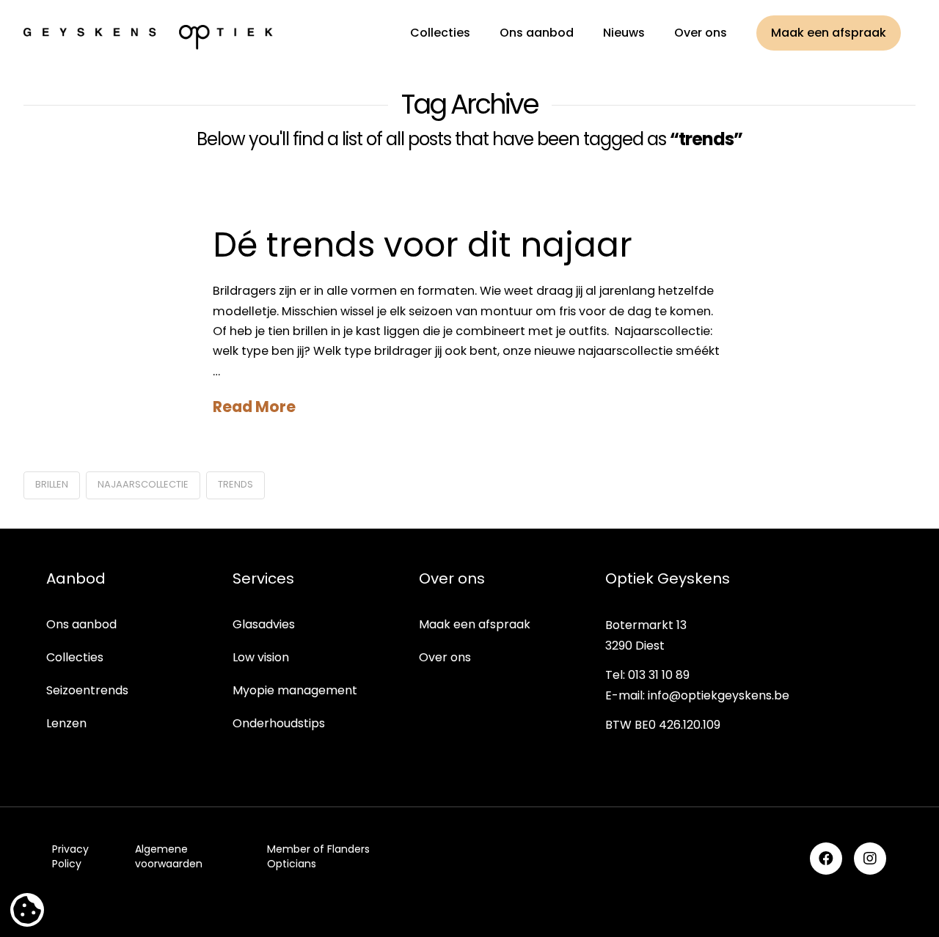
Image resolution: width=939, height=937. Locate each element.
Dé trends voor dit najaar (422, 244)
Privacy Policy (70, 856)
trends (235, 484)
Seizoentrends (87, 690)
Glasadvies (264, 624)
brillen (51, 484)
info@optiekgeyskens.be (718, 695)
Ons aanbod (81, 624)
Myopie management (295, 690)
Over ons (445, 657)
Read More (254, 407)
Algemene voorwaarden (168, 856)
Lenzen (66, 723)
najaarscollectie (143, 484)
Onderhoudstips (279, 723)
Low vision (261, 657)
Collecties (74, 657)
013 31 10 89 (659, 674)
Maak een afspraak (474, 624)
